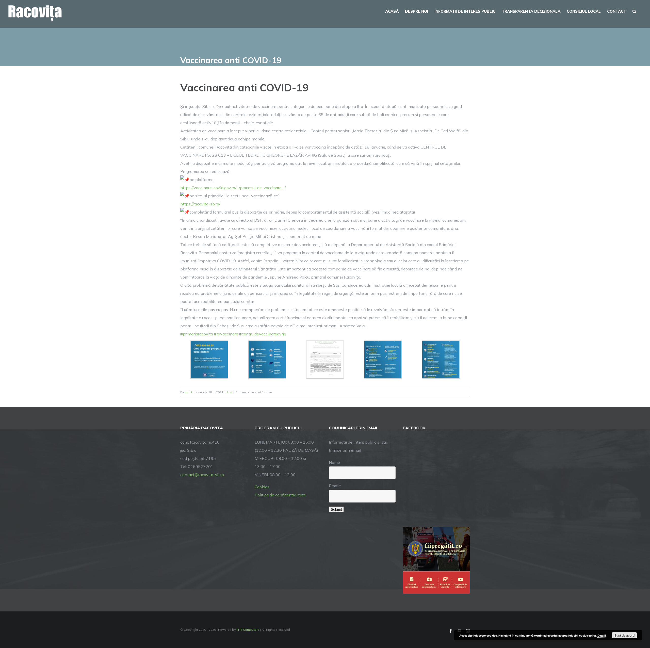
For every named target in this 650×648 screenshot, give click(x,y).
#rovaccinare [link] (226, 333)
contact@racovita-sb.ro (202, 474)
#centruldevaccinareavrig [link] (262, 333)
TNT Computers (247, 629)
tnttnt (188, 392)
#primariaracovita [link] (196, 333)
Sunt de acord (624, 635)
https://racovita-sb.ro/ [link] (200, 203)
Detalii (601, 635)
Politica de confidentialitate (280, 494)
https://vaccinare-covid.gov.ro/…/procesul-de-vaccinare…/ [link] (233, 187)
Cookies (262, 486)
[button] (634, 10)
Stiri (229, 392)
